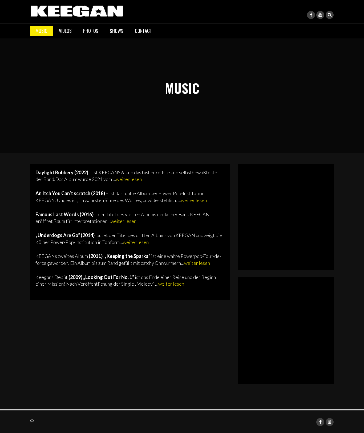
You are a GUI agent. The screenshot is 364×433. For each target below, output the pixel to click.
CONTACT (143, 30)
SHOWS (116, 30)
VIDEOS (65, 30)
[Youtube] (320, 15)
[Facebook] (311, 15)
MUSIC (41, 30)
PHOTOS (90, 30)
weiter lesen (129, 179)
